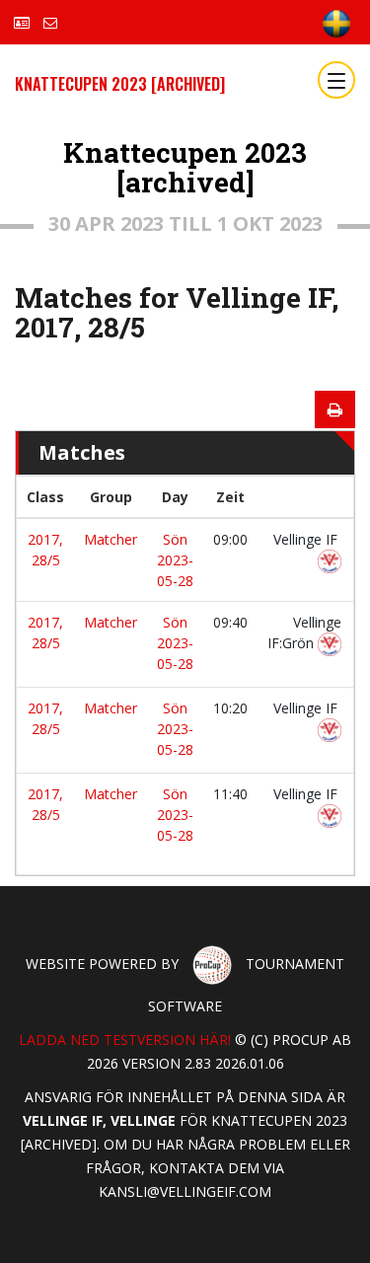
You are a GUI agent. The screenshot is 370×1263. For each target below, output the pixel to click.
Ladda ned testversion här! (125, 1039)
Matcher (110, 539)
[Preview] (335, 409)
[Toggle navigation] (336, 80)
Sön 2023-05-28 (175, 560)
